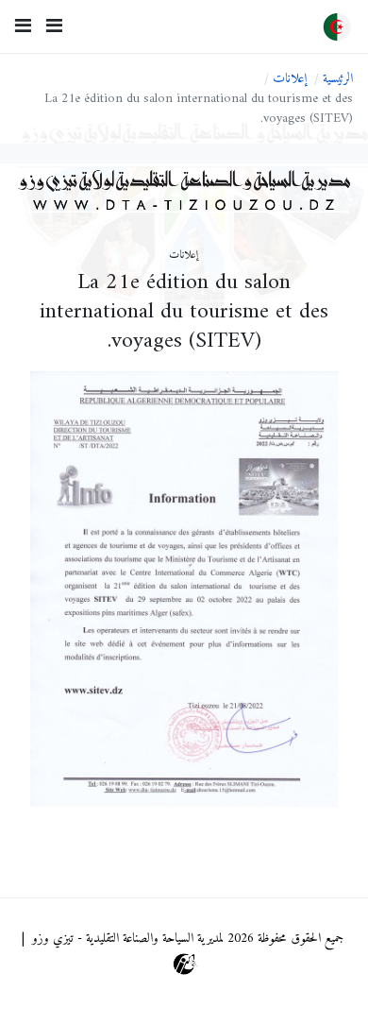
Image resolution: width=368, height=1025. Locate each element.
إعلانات (184, 256)
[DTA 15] (337, 27)
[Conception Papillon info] (184, 964)
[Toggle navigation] (54, 27)
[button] (23, 27)
